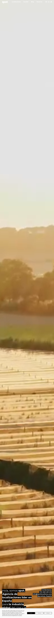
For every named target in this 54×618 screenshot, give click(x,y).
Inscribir (25, 1)
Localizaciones (16, 1)
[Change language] (51, 2)
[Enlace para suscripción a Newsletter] (46, 2)
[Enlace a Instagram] (49, 2)
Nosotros (39, 1)
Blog (32, 1)
